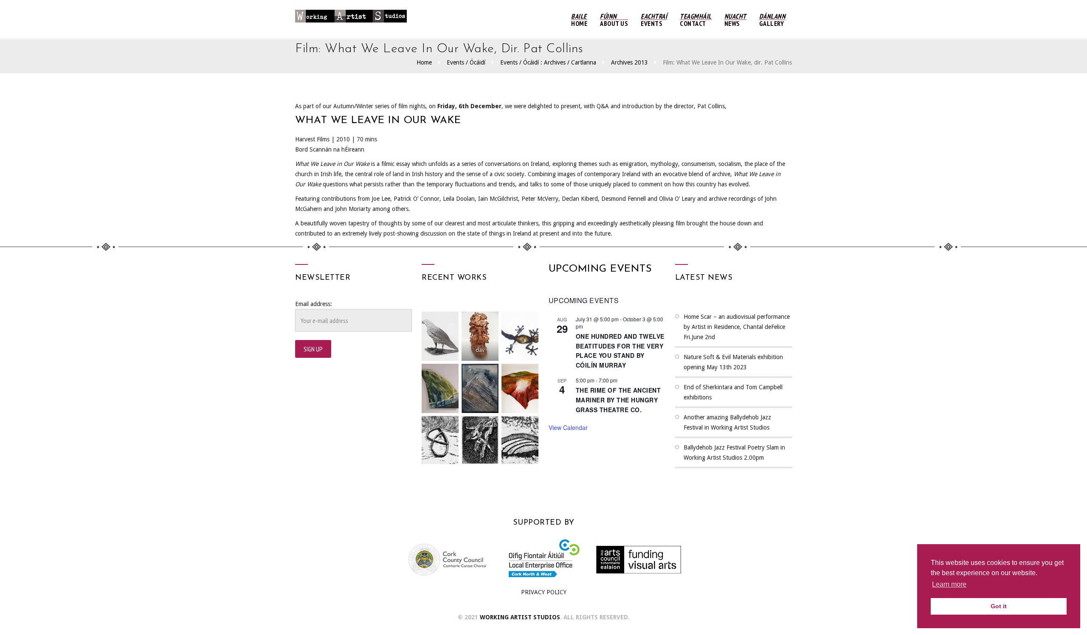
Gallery (772, 20)
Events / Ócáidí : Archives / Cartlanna (548, 62)
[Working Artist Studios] (351, 19)
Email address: (313, 304)
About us (614, 20)
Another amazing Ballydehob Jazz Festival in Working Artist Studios (727, 422)
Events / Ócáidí (466, 62)
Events (654, 20)
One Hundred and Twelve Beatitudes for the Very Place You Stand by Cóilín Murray (620, 350)
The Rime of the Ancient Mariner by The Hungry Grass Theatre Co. (618, 399)
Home (579, 20)
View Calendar (568, 427)
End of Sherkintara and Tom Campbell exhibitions (733, 392)
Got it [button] (999, 606)
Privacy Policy (543, 592)
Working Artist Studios (520, 617)
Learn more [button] (949, 584)
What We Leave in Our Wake (378, 120)
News (735, 20)
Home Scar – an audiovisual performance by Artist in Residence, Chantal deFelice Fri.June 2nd (737, 326)
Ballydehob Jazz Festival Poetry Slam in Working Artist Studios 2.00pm (734, 452)
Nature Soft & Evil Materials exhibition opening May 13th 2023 (733, 362)
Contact (696, 20)
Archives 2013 (629, 62)
